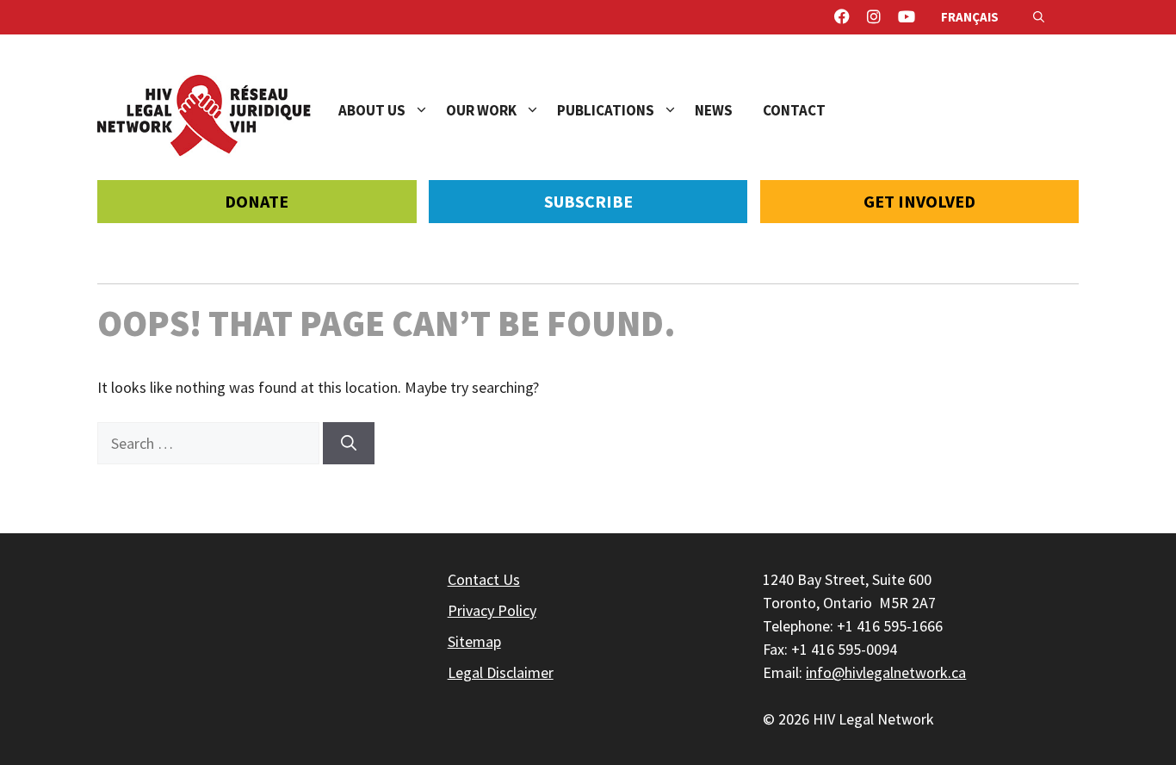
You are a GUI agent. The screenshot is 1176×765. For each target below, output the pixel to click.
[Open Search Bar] (1038, 17)
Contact (794, 110)
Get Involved (919, 201)
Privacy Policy (492, 610)
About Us (371, 110)
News (714, 110)
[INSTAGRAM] (873, 17)
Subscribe (588, 201)
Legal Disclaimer (501, 672)
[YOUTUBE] (906, 17)
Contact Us (484, 579)
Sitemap (474, 641)
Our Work (481, 110)
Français (970, 17)
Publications (605, 110)
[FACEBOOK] (842, 17)
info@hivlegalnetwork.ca (886, 672)
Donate (256, 201)
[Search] (348, 443)
